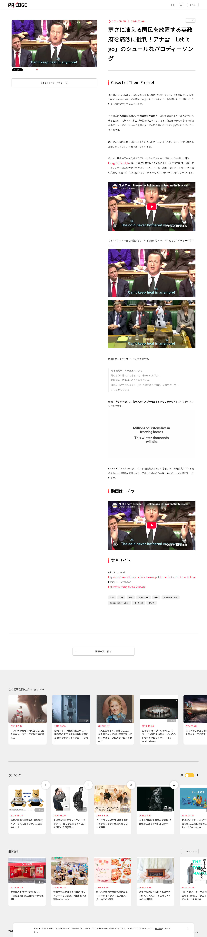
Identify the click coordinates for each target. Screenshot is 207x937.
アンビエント (143, 597)
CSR (121, 597)
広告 (112, 597)
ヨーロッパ (138, 603)
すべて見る (190, 851)
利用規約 (158, 928)
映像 (156, 597)
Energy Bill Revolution (119, 163)
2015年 (151, 603)
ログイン (193, 5)
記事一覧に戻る (103, 651)
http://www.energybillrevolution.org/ (127, 586)
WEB (131, 597)
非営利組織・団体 (170, 597)
